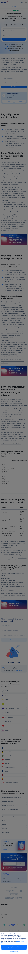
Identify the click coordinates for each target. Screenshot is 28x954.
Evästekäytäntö (19, 941)
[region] (14, 943)
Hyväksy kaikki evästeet (14, 947)
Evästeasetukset (14, 951)
